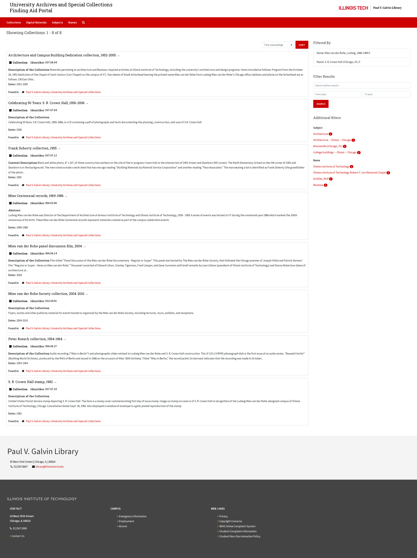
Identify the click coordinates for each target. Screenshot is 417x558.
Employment (126, 521)
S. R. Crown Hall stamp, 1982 (31, 382)
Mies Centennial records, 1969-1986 (36, 196)
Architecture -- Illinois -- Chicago (332, 140)
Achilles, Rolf (321, 179)
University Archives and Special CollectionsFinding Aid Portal (61, 7)
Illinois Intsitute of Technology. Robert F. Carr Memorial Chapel (350, 172)
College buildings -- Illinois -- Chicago (335, 152)
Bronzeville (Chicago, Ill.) (328, 146)
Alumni (123, 526)
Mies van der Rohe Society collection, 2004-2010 (46, 293)
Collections (14, 22)
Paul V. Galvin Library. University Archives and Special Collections (63, 92)
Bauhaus (318, 185)
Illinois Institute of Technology (331, 166)
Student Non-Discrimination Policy (239, 536)
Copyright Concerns (230, 521)
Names (72, 22)
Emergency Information (132, 516)
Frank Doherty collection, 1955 (33, 148)
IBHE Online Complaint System (237, 526)
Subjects (57, 22)
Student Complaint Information (238, 531)
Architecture (321, 134)
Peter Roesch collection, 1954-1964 (35, 339)
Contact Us (18, 536)
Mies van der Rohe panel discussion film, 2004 (45, 246)
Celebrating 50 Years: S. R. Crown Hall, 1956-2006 (46, 103)
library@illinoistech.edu (50, 466)
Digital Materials (36, 22)
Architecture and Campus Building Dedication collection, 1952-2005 (62, 55)
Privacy (223, 516)
